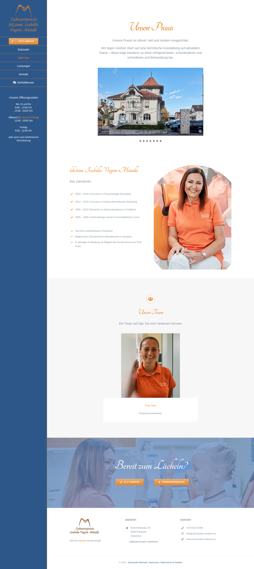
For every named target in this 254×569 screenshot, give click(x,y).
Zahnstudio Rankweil (137, 562)
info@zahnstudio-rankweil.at (201, 533)
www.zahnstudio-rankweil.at (200, 539)
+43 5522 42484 (194, 528)
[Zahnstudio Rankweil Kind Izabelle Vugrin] (192, 166)
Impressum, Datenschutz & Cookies (165, 562)
